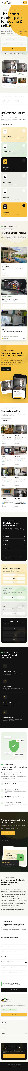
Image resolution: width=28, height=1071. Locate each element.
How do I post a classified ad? (8, 968)
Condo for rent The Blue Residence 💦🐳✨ (20, 459)
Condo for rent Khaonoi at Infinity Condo (20, 438)
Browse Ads (14, 1018)
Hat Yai (14, 639)
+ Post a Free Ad (14, 1014)
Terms (14, 1066)
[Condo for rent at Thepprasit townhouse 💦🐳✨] (7, 492)
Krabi (14, 632)
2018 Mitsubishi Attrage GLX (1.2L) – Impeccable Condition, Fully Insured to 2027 (12, 300)
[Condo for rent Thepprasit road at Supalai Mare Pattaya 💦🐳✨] (20, 492)
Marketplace (3, 1029)
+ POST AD (25, 2)
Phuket (15, 53)
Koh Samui (14, 635)
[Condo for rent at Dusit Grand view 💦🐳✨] (7, 471)
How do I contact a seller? (7, 947)
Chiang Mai (20, 53)
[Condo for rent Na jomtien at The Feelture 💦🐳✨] (7, 450)
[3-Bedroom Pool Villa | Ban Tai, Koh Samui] (7, 429)
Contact (17, 1066)
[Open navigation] (2, 2)
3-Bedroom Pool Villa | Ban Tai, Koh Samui (7, 438)
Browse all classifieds (5, 124)
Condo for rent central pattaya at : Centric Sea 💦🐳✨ (14, 331)
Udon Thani (14, 613)
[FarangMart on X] (5, 1022)
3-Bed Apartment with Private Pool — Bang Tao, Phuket (12, 269)
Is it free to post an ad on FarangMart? (9, 937)
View (24, 275)
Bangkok (7, 53)
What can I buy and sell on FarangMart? (10, 942)
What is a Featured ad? (6, 956)
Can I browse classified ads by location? (10, 951)
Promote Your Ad (6, 242)
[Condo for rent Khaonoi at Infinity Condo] (20, 429)
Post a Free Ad (6, 369)
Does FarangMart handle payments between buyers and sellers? (11, 962)
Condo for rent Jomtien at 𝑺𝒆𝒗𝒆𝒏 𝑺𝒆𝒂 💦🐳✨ (20, 480)
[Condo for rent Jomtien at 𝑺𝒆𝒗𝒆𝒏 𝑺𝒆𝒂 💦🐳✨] (20, 471)
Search (14, 48)
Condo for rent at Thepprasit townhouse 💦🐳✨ (7, 502)
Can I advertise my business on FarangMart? (11, 972)
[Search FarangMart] (21, 2)
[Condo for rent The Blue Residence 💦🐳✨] (20, 450)
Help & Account (4, 1037)
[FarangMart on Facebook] (2, 1022)
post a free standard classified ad (13, 898)
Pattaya (11, 53)
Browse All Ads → (16, 242)
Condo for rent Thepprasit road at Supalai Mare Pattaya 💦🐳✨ (20, 502)
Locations (3, 1033)
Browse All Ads (6, 420)
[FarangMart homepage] (8, 2)
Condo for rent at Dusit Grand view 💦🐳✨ (7, 480)
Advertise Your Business (8, 832)
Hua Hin (25, 53)
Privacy (10, 1066)
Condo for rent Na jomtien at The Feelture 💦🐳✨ (7, 460)
